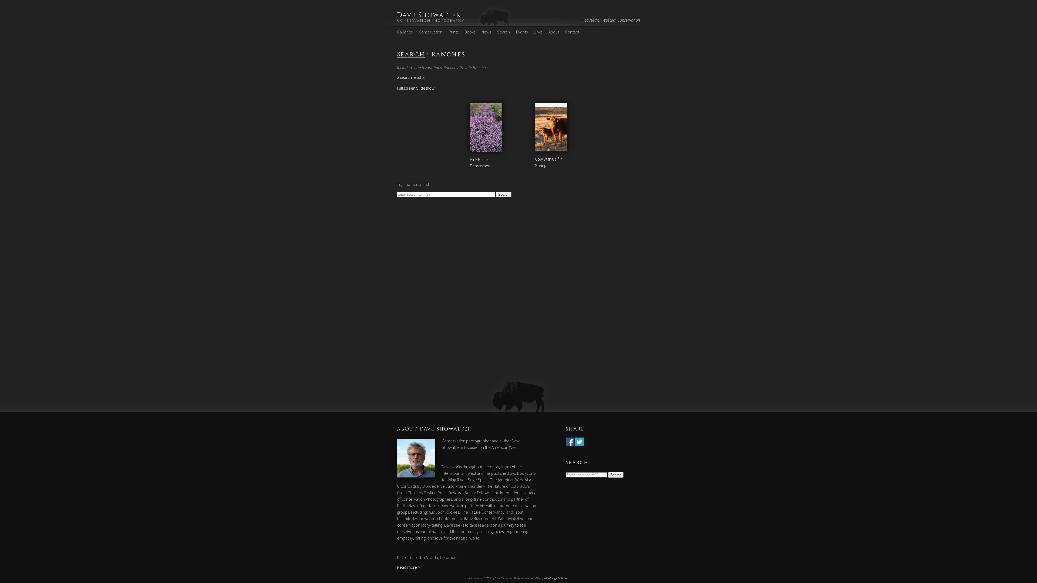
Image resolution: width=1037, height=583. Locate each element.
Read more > (408, 567)
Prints (453, 32)
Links (538, 32)
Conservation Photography (430, 20)
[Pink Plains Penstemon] (486, 148)
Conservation (430, 32)
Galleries (405, 32)
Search (503, 32)
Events (522, 32)
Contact (572, 32)
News (486, 32)
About (553, 32)
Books (469, 32)
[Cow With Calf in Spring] (551, 148)
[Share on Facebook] (570, 443)
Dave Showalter (429, 15)
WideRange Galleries (556, 578)
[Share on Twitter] (579, 443)
